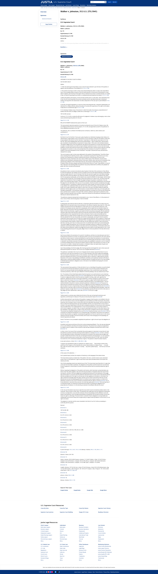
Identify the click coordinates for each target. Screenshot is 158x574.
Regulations (43, 550)
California (62, 552)
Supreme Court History (104, 508)
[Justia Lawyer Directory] (59, 572)
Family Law (62, 537)
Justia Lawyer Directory (103, 548)
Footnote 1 (97, 249)
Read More (63, 47)
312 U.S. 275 (76, 65)
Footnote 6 (79, 289)
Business (81, 525)
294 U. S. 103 (93, 449)
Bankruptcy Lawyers (45, 527)
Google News (103, 490)
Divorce (61, 531)
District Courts (44, 556)
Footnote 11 (63, 328)
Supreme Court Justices (47, 512)
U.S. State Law (64, 544)
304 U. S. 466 (83, 341)
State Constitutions (64, 546)
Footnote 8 (99, 296)
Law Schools (68, 5)
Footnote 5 (106, 286)
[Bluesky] (55, 572)
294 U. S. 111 (99, 449)
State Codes (62, 548)
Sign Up (114, 2)
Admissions (100, 529)
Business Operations (84, 529)
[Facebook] (50, 572)
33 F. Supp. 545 (73, 470)
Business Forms (82, 550)
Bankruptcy (62, 527)
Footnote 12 (98, 332)
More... (42, 541)
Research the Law (60, 5)
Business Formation (83, 527)
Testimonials (101, 558)
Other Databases (83, 544)
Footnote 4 (98, 283)
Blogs (99, 537)
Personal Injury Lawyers (46, 539)
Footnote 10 (104, 311)
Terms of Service (99, 572)
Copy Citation (48, 24)
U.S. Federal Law (45, 544)
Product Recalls (82, 552)
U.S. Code (43, 548)
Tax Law (81, 539)
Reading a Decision (103, 512)
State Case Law (63, 550)
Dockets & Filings (45, 558)
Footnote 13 (103, 380)
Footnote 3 (76, 280)
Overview (43, 12)
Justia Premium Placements (104, 550)
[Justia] (46, 2)
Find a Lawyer (44, 5)
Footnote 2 (81, 275)
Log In (109, 2)
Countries (81, 558)
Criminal (62, 529)
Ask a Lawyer (51, 5)
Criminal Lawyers (45, 531)
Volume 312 (74, 7)
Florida (61, 554)
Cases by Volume (83, 508)
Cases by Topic (64, 508)
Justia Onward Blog (102, 556)
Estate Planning (63, 535)
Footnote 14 (97, 382)
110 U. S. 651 (72, 449)
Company (90, 572)
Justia (42, 7)
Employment (82, 531)
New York (62, 556)
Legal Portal (84, 572)
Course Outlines (102, 533)
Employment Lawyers (46, 533)
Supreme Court (44, 552)
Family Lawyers (44, 537)
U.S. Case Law (51, 7)
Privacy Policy (106, 572)
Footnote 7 (85, 290)
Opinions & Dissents (67, 56)
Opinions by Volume (67, 7)
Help (94, 572)
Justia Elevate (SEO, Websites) (105, 552)
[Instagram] (52, 572)
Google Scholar (64, 490)
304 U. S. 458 (77, 341)
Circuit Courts (44, 554)
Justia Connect (77, 572)
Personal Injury (63, 539)
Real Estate (81, 537)
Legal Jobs (81, 546)
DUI (61, 533)
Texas (61, 558)
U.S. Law (45, 7)
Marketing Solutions (91, 5)
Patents (81, 554)
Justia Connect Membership (104, 546)
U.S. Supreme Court (59, 7)
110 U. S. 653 (78, 449)
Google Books (77, 490)
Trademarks (82, 556)
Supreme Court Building (66, 512)
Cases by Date (45, 508)
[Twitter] (57, 572)
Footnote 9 (86, 311)
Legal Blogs (81, 548)
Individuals (63, 525)
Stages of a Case (83, 512)
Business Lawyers (45, 529)
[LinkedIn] (46, 572)
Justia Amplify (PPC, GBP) (104, 554)
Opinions (43, 15)
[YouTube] (48, 572)
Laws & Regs (76, 5)
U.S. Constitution (44, 546)
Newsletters (83, 5)
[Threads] (53, 572)
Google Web (90, 490)
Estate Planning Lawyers (46, 535)
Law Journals (101, 535)
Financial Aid (101, 531)
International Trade (83, 535)
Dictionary (100, 527)
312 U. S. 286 (81, 107)
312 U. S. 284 (86, 88)
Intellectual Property (84, 533)
